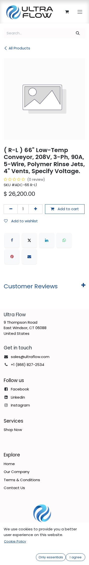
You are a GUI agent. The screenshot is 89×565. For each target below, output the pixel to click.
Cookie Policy (15, 541)
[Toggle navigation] (79, 11)
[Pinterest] (11, 256)
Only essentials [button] (51, 557)
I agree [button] (76, 557)
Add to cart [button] (68, 208)
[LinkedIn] (46, 240)
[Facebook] (11, 240)
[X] (29, 240)
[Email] (29, 256)
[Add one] (35, 209)
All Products (19, 48)
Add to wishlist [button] (24, 221)
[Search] (77, 33)
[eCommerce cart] (67, 11)
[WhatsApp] (64, 240)
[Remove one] (11, 209)
